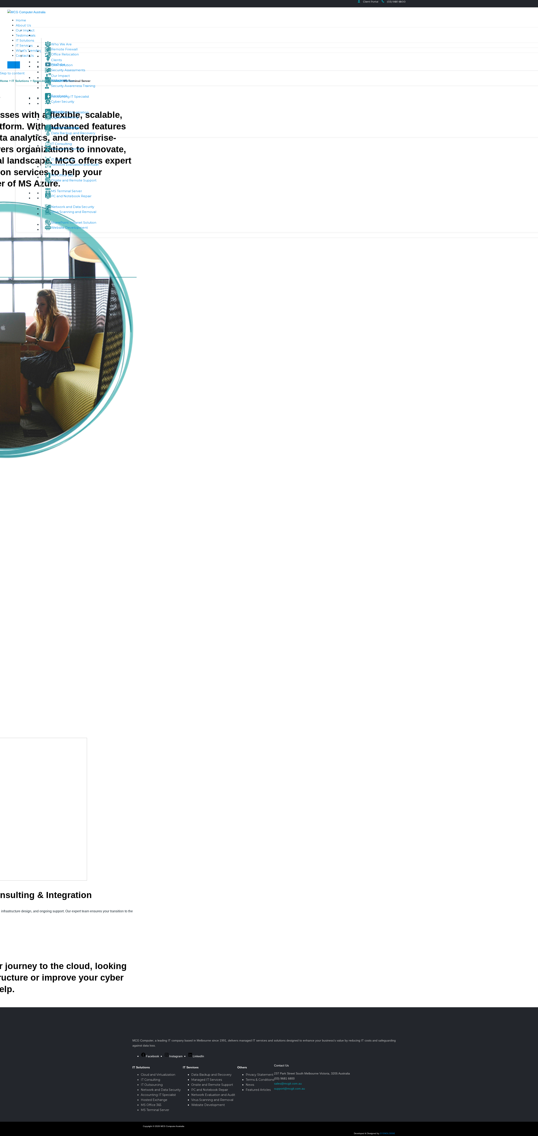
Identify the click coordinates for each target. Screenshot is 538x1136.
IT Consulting (150, 1080)
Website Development (208, 1105)
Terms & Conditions (260, 1080)
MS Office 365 (151, 1105)
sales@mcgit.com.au (288, 1083)
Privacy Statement (259, 1075)
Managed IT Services (206, 1080)
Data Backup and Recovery (211, 1075)
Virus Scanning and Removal (212, 1100)
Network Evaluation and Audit (213, 1095)
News (250, 1085)
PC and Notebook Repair (209, 1090)
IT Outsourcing (152, 1085)
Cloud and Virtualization (158, 1075)
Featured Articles (258, 1090)
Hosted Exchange (154, 1100)
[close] (13, 64)
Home (21, 20)
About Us (23, 25)
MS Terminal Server (155, 1110)
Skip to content (12, 73)
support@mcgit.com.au (289, 1088)
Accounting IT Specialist (158, 1095)
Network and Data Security (161, 1090)
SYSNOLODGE (387, 1133)
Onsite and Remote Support (212, 1085)
